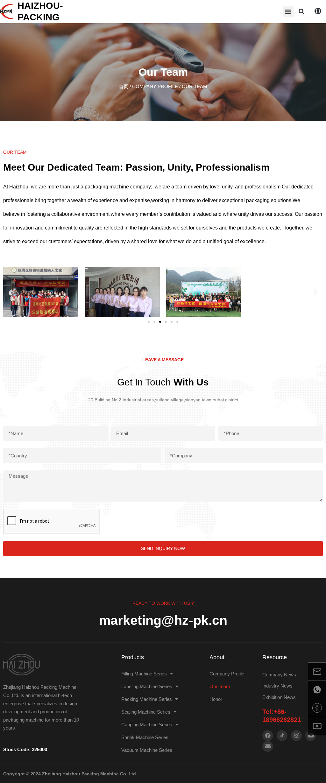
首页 (123, 86)
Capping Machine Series (146, 724)
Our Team (219, 686)
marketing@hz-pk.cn (163, 620)
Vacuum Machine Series (146, 750)
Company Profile (155, 86)
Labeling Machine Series (146, 686)
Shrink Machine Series (144, 737)
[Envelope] (267, 746)
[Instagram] (296, 735)
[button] (288, 11)
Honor (215, 699)
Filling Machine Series (144, 673)
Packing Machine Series (146, 699)
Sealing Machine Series (145, 712)
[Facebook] (267, 735)
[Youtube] (310, 735)
